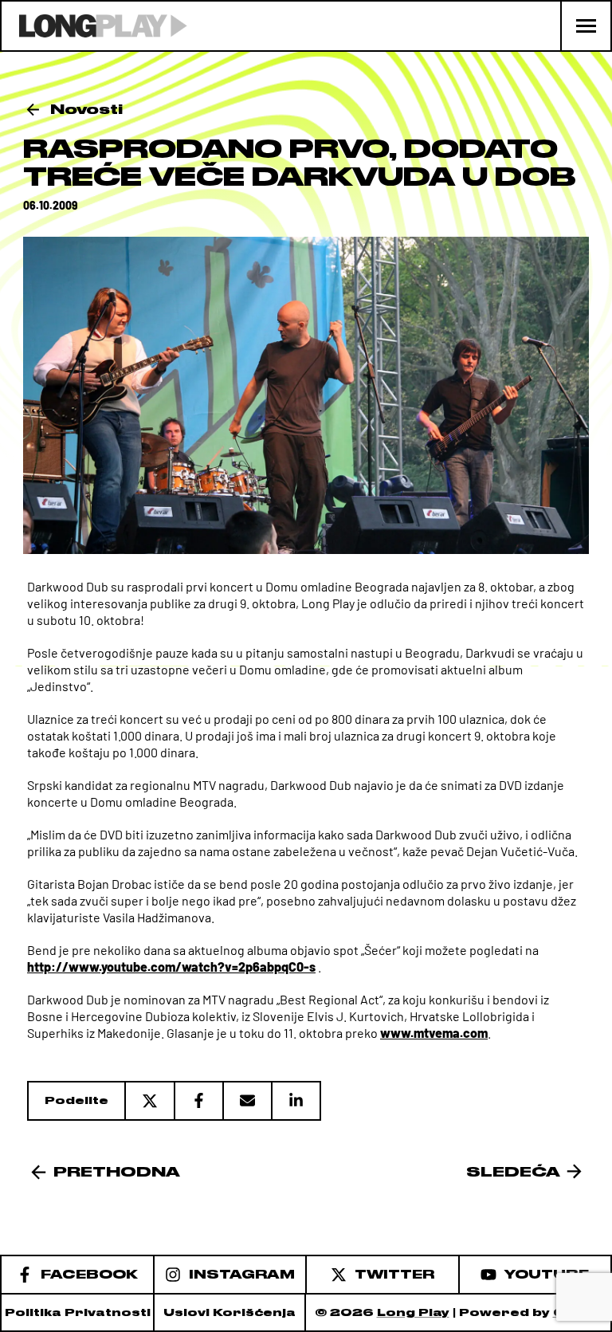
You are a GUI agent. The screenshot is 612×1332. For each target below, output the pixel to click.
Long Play (413, 1312)
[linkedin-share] (296, 1101)
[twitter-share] (149, 1101)
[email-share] (246, 1101)
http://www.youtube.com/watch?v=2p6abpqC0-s (171, 966)
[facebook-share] (198, 1101)
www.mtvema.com (434, 1032)
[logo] (94, 25)
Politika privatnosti (78, 1312)
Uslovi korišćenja (229, 1312)
